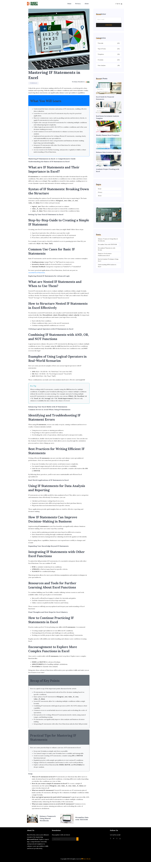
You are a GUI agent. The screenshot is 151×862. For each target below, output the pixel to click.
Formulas (33, 83)
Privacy (78, 3)
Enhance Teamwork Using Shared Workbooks (108, 240)
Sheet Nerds (86, 859)
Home (69, 3)
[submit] (77, 839)
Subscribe (108, 25)
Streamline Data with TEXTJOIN (107, 244)
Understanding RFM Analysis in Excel (107, 265)
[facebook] (111, 838)
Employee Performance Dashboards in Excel (105, 254)
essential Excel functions (36, 272)
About (87, 3)
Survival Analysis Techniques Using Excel (108, 260)
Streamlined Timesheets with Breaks (106, 249)
